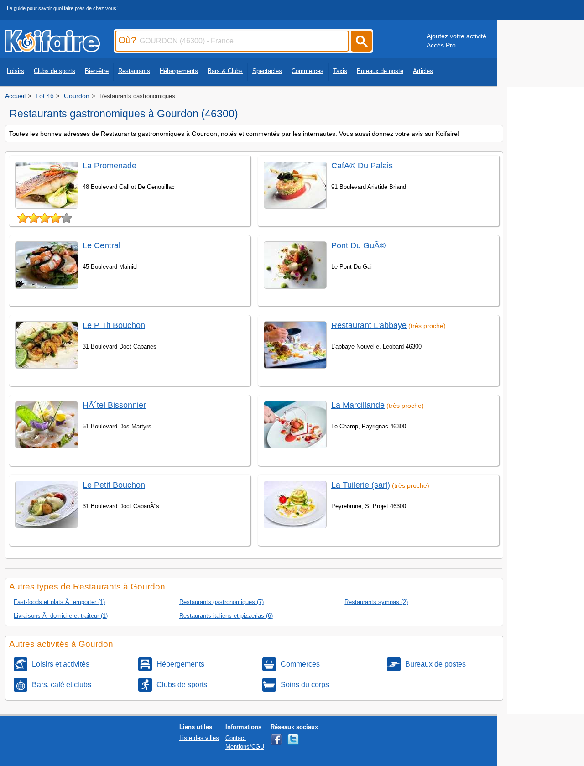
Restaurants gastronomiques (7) (221, 602)
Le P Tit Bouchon (114, 325)
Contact (235, 738)
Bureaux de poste (380, 71)
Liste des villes (199, 738)
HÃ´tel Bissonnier (114, 405)
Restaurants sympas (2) (376, 602)
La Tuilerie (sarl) (360, 485)
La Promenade (109, 165)
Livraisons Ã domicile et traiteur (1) (61, 615)
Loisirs (15, 71)
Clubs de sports (54, 71)
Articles (423, 71)
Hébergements (179, 71)
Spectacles (267, 71)
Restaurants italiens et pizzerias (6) (226, 615)
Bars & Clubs (225, 71)
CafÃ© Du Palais (362, 165)
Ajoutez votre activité (456, 36)
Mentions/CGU (244, 746)
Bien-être (97, 71)
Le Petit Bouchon (114, 485)
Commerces (307, 71)
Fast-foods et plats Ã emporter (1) (59, 602)
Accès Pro (441, 45)
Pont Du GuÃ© (358, 245)
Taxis (340, 71)
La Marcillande (358, 405)
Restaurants (134, 71)
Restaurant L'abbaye (369, 325)
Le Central (101, 245)
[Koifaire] (52, 49)
